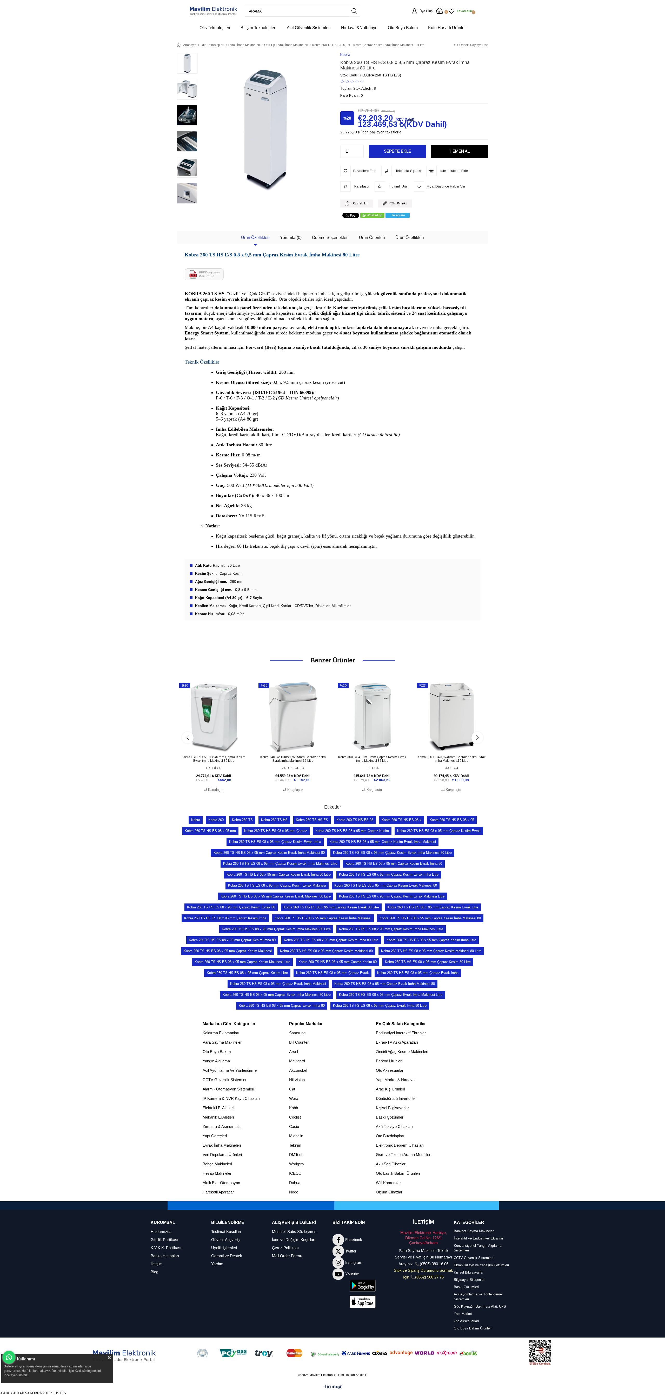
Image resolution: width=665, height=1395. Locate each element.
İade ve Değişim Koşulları (293, 1239)
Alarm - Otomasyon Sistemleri (228, 1089)
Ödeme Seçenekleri (330, 237)
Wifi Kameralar (388, 1182)
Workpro (296, 1164)
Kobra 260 (216, 820)
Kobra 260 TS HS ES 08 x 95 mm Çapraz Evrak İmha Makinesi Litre (390, 995)
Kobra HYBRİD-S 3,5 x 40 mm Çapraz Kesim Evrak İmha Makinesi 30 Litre (213, 759)
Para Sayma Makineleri (222, 1042)
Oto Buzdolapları (390, 1136)
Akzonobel (298, 1070)
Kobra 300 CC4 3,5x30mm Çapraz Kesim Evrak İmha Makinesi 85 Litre (372, 759)
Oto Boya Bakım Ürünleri (472, 1328)
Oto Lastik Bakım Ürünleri (398, 1173)
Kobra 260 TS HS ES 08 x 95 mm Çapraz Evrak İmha (417, 973)
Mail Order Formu (287, 1256)
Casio (294, 1126)
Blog (154, 1272)
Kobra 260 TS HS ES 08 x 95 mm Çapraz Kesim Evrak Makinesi (277, 885)
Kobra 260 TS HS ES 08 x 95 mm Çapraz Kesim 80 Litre (428, 962)
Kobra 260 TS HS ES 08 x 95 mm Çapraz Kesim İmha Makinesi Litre (391, 929)
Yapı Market (463, 1314)
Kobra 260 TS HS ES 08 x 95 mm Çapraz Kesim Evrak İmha (275, 842)
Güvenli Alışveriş (225, 1239)
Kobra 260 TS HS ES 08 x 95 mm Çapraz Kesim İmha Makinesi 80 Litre (276, 929)
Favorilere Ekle (207, 744)
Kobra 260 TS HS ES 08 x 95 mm (210, 831)
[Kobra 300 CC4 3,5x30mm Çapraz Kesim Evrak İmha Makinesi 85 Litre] (372, 717)
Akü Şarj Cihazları (391, 1164)
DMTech (296, 1154)
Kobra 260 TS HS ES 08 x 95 (452, 820)
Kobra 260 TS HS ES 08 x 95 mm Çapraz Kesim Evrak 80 (231, 907)
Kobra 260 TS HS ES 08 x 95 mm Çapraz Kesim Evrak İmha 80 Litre (279, 874)
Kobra (195, 820)
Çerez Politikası (285, 1247)
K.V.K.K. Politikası (166, 1247)
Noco (293, 1192)
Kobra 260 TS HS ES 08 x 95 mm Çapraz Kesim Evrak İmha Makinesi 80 (269, 853)
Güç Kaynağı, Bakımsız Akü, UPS (480, 1306)
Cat (292, 1089)
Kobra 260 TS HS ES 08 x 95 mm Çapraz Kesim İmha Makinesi (323, 918)
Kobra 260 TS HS (274, 820)
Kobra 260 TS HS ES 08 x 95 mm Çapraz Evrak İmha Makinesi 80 (384, 984)
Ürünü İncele (219, 744)
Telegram (398, 215)
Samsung (297, 1033)
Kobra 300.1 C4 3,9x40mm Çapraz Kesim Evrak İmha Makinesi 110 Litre (451, 759)
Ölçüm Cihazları (389, 1192)
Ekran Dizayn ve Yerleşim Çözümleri (481, 1265)
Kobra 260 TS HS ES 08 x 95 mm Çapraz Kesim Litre (247, 973)
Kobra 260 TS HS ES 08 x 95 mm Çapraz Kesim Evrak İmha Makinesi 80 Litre (392, 853)
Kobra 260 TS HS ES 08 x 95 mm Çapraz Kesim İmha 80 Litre (331, 940)
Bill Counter (299, 1042)
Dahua (294, 1182)
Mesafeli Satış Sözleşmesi (294, 1231)
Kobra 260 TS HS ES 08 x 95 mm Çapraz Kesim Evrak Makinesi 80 (385, 885)
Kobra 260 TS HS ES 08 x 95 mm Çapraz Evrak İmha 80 (282, 1006)
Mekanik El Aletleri (218, 1117)
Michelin (296, 1136)
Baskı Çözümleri (390, 1117)
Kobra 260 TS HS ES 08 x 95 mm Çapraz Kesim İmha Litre (431, 940)
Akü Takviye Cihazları (394, 1126)
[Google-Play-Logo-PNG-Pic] (363, 1285)
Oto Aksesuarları (390, 1070)
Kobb (293, 1108)
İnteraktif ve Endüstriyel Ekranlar (478, 1238)
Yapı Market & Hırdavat (396, 1079)
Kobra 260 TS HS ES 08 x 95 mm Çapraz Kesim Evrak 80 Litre (331, 907)
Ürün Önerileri (372, 237)
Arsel (293, 1051)
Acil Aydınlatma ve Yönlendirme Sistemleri (478, 1296)
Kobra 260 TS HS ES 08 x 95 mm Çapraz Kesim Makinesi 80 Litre (431, 951)
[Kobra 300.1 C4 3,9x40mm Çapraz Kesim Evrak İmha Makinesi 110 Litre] (451, 717)
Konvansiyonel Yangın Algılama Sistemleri (477, 1248)
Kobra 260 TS (242, 820)
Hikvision (297, 1079)
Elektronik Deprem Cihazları (400, 1145)
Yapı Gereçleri (215, 1136)
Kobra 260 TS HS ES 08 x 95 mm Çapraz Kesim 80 (337, 962)
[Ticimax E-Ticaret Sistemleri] (332, 1387)
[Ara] (354, 11)
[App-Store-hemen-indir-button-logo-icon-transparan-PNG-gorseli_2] (363, 1301)
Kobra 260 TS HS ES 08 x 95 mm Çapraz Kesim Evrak (439, 831)
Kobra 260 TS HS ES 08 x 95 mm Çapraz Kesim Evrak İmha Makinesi (382, 842)
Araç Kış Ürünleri (390, 1089)
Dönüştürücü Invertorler (396, 1098)
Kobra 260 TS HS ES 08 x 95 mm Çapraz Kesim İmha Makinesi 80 (430, 918)
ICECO (295, 1173)
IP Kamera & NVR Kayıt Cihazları (231, 1098)
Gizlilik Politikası (164, 1239)
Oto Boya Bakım (217, 1051)
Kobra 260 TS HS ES (312, 820)
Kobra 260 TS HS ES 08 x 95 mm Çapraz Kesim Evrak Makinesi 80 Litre (276, 896)
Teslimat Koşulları (226, 1231)
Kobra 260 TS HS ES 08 (354, 820)
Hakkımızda (161, 1231)
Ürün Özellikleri (255, 237)
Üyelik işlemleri (224, 1247)
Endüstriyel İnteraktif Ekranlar (401, 1033)
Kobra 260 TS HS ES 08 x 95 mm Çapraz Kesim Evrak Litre (432, 907)
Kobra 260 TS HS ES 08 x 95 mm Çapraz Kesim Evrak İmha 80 (393, 864)
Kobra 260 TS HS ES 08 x (401, 820)
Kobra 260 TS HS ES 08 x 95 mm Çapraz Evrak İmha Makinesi (278, 984)
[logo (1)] (124, 1355)
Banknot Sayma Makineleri (474, 1231)
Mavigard (297, 1061)
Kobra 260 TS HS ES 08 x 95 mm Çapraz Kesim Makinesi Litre (242, 962)
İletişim (157, 1264)
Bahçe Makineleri (217, 1164)
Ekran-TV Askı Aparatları (397, 1042)
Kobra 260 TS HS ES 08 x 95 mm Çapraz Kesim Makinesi (228, 951)
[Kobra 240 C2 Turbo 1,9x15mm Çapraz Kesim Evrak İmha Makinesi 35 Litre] (293, 717)
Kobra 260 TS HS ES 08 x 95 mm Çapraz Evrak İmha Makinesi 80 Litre (277, 995)
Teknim (295, 1145)
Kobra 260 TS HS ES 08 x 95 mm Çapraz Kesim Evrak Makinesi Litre (391, 896)
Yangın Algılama (216, 1061)
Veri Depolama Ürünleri (222, 1154)
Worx (293, 1098)
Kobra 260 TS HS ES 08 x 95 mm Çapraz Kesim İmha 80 (232, 940)
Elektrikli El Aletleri (218, 1108)
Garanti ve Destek (226, 1256)
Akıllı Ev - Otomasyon (221, 1182)
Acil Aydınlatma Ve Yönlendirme (230, 1070)
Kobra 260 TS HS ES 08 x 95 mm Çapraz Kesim (352, 831)
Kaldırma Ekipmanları (221, 1033)
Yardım (217, 1264)
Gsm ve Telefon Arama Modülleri (403, 1154)
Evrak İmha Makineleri (222, 1145)
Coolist (295, 1117)
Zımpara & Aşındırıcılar (222, 1126)
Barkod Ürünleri (389, 1061)
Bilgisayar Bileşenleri (469, 1280)
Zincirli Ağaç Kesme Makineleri (402, 1051)
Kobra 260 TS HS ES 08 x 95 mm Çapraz (275, 831)
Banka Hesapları (165, 1256)
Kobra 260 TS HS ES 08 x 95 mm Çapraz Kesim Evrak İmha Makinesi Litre (280, 864)
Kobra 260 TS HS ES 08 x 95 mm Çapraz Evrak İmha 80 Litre (380, 1006)
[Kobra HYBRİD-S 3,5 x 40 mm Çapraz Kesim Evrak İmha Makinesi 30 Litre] (214, 717)
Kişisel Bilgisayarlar (392, 1108)
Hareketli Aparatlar (218, 1192)
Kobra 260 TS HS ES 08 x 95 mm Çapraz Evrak (332, 973)
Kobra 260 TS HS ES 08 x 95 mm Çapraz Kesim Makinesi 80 (326, 951)
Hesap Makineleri (217, 1173)
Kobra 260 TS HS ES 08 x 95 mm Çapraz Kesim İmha (225, 918)
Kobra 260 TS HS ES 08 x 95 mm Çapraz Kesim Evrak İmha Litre (388, 874)
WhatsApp (374, 215)
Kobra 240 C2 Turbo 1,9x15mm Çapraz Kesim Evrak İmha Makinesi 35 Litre (293, 759)
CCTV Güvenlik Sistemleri (225, 1079)
